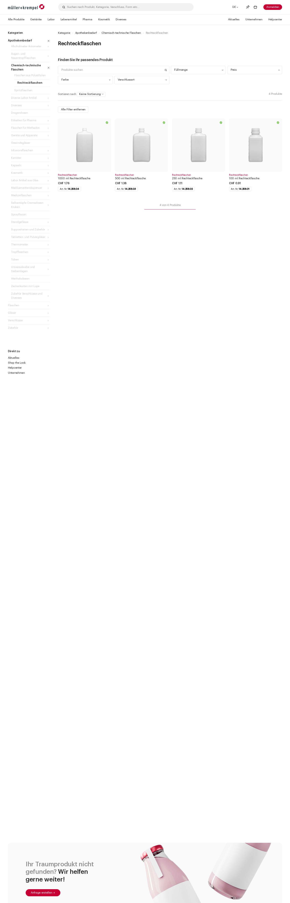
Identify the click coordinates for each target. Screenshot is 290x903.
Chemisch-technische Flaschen (121, 33)
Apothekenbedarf (86, 33)
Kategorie (64, 33)
